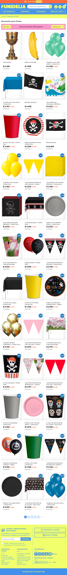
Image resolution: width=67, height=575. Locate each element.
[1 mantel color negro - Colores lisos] (11, 286)
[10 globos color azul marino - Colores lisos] (55, 487)
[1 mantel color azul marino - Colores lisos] (11, 86)
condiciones (7, 545)
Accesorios (40, 11)
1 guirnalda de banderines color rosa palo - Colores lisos (33, 343)
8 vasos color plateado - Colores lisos (10, 423)
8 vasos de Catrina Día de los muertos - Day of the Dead (54, 423)
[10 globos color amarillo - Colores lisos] (11, 166)
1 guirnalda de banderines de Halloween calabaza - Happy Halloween (54, 464)
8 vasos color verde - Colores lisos (31, 463)
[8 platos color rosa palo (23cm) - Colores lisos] (33, 406)
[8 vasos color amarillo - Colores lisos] (33, 286)
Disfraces (25, 11)
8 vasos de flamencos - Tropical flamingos (10, 263)
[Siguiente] (42, 516)
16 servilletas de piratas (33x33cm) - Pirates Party (11, 223)
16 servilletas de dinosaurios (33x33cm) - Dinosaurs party (53, 103)
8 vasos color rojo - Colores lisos (11, 143)
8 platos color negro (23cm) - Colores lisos (11, 503)
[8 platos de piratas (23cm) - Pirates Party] (33, 126)
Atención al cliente (51, 530)
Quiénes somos (22, 564)
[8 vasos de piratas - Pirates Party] (11, 366)
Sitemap (19, 562)
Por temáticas (8, 11)
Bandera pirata (51, 142)
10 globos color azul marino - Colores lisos (55, 503)
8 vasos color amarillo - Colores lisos (32, 303)
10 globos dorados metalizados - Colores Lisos (11, 343)
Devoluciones (5, 562)
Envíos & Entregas (7, 557)
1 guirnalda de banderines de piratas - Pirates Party (54, 263)
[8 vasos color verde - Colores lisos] (33, 447)
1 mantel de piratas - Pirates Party (33, 223)
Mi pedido (4, 555)
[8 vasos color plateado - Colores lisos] (11, 406)
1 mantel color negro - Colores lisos (10, 303)
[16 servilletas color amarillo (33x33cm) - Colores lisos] (55, 166)
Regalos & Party (57, 11)
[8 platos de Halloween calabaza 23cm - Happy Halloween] (55, 286)
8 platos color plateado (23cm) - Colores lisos (53, 223)
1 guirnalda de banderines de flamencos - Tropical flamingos (33, 383)
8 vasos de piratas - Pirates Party (11, 383)
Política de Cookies (23, 560)
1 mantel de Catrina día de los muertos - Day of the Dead (33, 504)
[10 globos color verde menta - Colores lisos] (55, 46)
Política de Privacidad (23, 559)
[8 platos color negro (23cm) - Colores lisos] (11, 487)
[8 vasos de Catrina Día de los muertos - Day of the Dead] (55, 406)
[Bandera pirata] (55, 126)
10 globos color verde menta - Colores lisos (53, 63)
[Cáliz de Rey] (11, 46)
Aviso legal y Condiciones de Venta (24, 556)
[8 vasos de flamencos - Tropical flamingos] (11, 246)
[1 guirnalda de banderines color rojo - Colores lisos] (55, 366)
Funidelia (3, 16)
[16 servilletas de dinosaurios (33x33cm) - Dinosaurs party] (55, 86)
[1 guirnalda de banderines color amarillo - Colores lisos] (33, 166)
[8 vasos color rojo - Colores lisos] (11, 126)
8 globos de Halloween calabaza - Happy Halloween (10, 464)
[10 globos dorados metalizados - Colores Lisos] (11, 326)
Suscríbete (25, 539)
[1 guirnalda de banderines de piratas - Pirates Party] (55, 246)
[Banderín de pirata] (33, 86)
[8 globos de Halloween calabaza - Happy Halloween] (11, 447)
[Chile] (36, 554)
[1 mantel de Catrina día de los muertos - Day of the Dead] (33, 487)
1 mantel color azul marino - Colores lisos (12, 103)
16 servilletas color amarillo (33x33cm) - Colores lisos (54, 183)
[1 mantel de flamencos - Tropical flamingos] (55, 326)
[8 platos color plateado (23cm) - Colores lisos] (55, 206)
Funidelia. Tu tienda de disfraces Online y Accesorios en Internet (13, 6)
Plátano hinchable (30, 62)
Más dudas (4, 564)
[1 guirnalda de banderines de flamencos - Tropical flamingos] (33, 366)
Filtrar (8, 27)
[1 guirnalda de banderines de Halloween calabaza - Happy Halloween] (55, 447)
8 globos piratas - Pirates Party (32, 263)
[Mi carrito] (64, 7)
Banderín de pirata (30, 102)
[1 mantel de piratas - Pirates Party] (33, 206)
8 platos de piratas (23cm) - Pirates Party (33, 143)
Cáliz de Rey (7, 62)
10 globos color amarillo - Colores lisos (11, 183)
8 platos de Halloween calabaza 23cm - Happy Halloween (53, 303)
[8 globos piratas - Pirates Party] (33, 246)
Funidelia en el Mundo (24, 553)
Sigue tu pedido (51, 535)
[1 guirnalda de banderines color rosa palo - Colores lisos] (33, 326)
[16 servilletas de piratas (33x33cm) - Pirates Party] (11, 206)
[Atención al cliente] (60, 7)
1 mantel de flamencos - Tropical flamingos (53, 343)
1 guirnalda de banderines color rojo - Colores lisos (54, 383)
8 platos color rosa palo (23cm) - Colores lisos (32, 423)
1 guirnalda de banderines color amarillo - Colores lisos (33, 183)
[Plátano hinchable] (33, 46)
